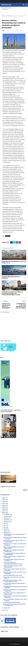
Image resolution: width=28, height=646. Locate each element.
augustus (6, 521)
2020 (3, 509)
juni (5, 525)
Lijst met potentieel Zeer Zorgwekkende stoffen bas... (14, 590)
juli (5, 523)
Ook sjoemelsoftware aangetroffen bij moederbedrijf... (14, 553)
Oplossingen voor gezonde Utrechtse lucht (13, 577)
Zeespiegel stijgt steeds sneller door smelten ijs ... (13, 560)
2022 (3, 505)
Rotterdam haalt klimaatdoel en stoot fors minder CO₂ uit (14, 262)
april (5, 529)
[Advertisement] (14, 455)
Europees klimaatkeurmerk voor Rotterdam (11, 277)
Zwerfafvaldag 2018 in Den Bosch (12, 575)
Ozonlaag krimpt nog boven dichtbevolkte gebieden (15, 587)
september (7, 519)
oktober (6, 518)
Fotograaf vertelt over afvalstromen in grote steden (14, 593)
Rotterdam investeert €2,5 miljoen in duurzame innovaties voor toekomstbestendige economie (12, 293)
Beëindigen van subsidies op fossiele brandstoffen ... (13, 550)
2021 (3, 507)
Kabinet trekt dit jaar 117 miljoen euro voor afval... (14, 557)
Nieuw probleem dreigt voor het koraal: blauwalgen (14, 572)
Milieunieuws (6, 5)
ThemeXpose (17, 644)
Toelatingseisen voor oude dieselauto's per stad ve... (14, 534)
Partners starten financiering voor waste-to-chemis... (15, 538)
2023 (3, 503)
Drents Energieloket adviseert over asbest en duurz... (15, 599)
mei (5, 527)
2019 (3, 511)
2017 (3, 610)
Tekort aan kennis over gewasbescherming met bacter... (13, 563)
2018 (3, 512)
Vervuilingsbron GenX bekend (11, 602)
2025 (3, 499)
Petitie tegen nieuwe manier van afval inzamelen (14, 569)
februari (6, 532)
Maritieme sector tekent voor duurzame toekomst (14, 544)
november (7, 516)
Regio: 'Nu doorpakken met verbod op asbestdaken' (14, 547)
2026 (3, 498)
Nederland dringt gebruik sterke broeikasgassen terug (12, 580)
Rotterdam (8, 15)
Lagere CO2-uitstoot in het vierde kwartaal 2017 (12, 566)
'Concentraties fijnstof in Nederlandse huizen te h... (14, 584)
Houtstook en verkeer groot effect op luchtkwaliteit (14, 541)
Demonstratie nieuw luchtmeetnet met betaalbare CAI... (14, 604)
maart (5, 531)
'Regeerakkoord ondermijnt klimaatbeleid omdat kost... (15, 596)
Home (3, 15)
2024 (3, 501)
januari (6, 608)
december (7, 514)
